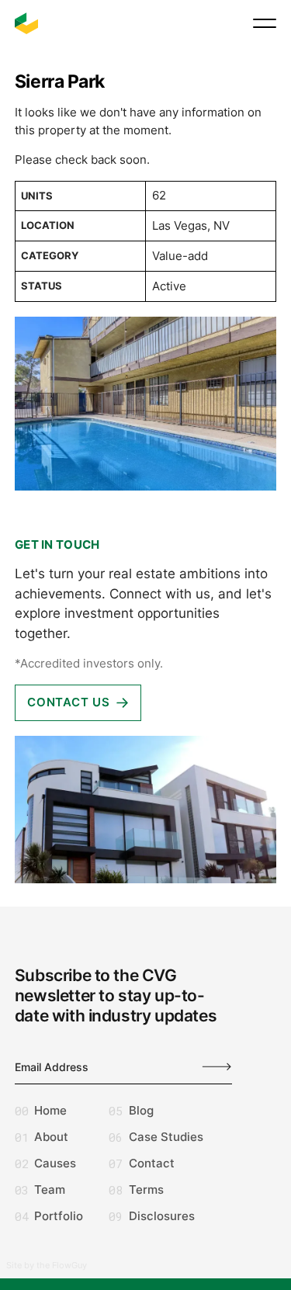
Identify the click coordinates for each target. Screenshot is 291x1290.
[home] (26, 23)
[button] (265, 23)
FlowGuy (69, 1265)
